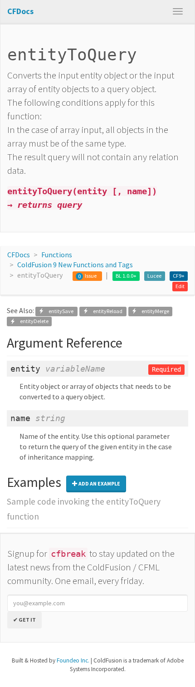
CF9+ (179, 275)
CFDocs (18, 254)
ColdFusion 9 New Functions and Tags (75, 264)
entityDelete (32, 321)
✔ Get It (24, 619)
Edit (180, 286)
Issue (91, 275)
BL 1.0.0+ (126, 275)
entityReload (105, 311)
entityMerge (153, 311)
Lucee (154, 275)
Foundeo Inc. (73, 660)
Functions (56, 254)
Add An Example (99, 483)
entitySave (59, 311)
